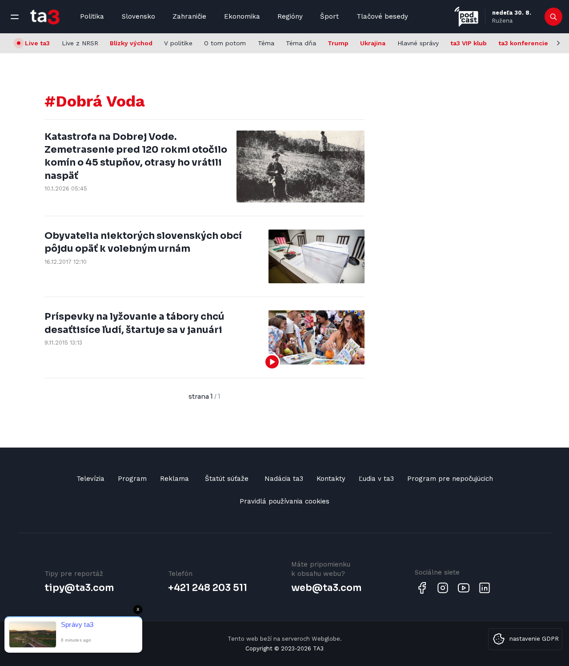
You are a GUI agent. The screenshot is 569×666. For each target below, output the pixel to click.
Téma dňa (301, 43)
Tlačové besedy (382, 16)
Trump (338, 43)
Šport (329, 16)
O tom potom (225, 43)
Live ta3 (37, 43)
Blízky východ (131, 43)
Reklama (174, 479)
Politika (92, 16)
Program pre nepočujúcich (450, 479)
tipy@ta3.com (79, 588)
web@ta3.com (326, 588)
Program (132, 479)
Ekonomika (242, 16)
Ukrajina (372, 43)
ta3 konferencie (523, 43)
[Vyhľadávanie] (554, 17)
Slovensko (138, 16)
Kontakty (331, 479)
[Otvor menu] (15, 17)
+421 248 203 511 (207, 588)
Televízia (90, 479)
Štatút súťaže (226, 479)
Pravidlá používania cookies (284, 501)
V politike (178, 43)
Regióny (290, 16)
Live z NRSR (80, 43)
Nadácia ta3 (283, 479)
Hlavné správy (418, 43)
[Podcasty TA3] (466, 17)
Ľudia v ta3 (376, 479)
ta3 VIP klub (468, 43)
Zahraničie (189, 16)
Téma (266, 43)
